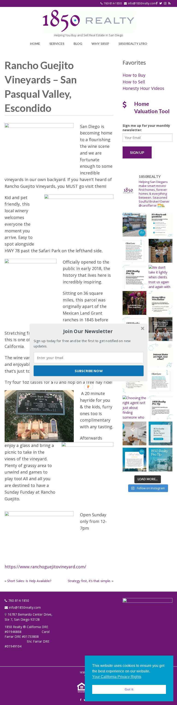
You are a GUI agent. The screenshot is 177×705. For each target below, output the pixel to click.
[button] (88, 331)
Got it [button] (129, 689)
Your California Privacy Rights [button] (116, 677)
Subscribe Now (88, 370)
